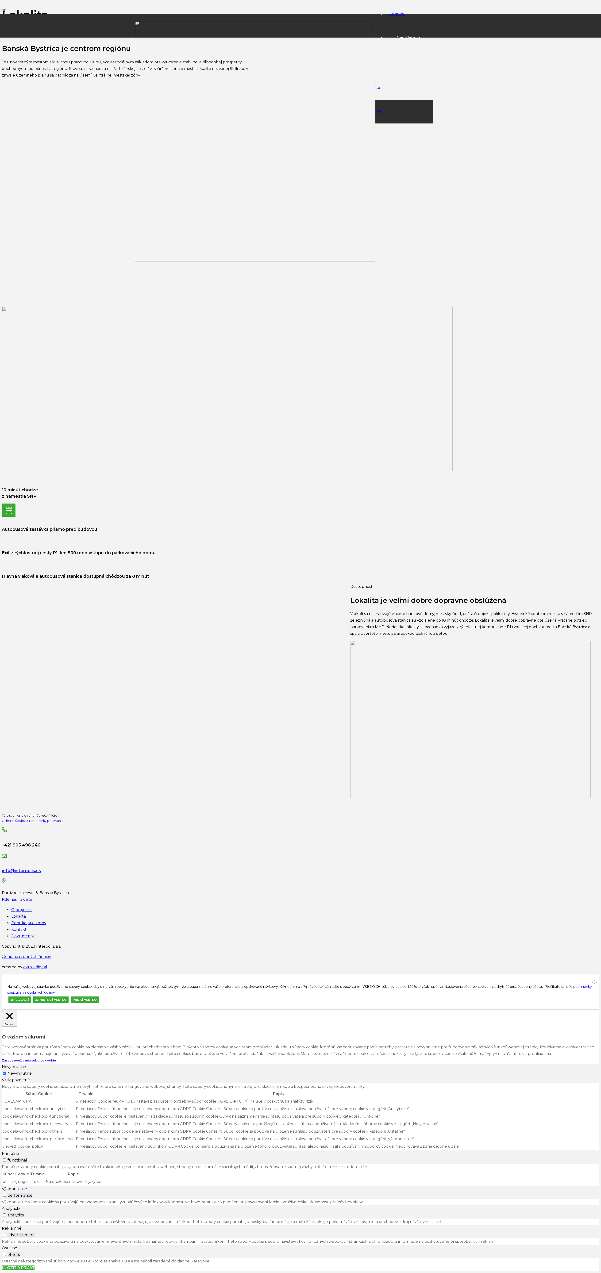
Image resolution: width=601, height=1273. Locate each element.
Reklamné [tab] (11, 1228)
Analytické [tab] (12, 1208)
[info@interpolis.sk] (101, 856)
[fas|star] (101, 881)
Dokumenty (22, 936)
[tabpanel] (300, 1116)
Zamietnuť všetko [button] (51, 999)
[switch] (4, 1159)
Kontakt (19, 929)
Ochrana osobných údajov (26, 956)
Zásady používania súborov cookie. (29, 1060)
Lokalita (18, 916)
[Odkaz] (255, 260)
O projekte (21, 910)
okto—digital (35, 967)
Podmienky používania (46, 821)
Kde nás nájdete (17, 899)
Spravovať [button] (19, 999)
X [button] (594, 980)
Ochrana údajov (14, 821)
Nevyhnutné (20, 1073)
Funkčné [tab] (10, 1153)
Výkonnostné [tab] (14, 1189)
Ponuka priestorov (28, 923)
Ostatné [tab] (9, 1248)
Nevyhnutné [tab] (14, 1067)
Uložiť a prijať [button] (18, 1267)
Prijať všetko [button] (85, 999)
